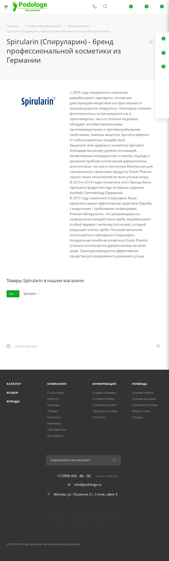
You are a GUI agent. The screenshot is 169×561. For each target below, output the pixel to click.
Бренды (13, 401)
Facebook (67, 518)
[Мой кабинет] (116, 7)
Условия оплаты (103, 399)
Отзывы (52, 411)
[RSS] (150, 41)
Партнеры (54, 423)
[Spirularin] (38, 101)
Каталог (14, 384)
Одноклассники (90, 518)
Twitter (79, 518)
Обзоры (137, 417)
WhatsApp (112, 518)
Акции (12, 393)
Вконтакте (56, 518)
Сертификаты (56, 429)
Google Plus (101, 518)
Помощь (139, 384)
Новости (53, 399)
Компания (56, 384)
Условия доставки (104, 405)
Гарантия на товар (105, 411)
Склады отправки (104, 393)
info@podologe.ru (87, 484)
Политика (99, 417)
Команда (53, 405)
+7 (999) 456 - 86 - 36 (73, 476)
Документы (55, 436)
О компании (55, 393)
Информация (104, 384)
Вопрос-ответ (141, 411)
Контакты (54, 417)
